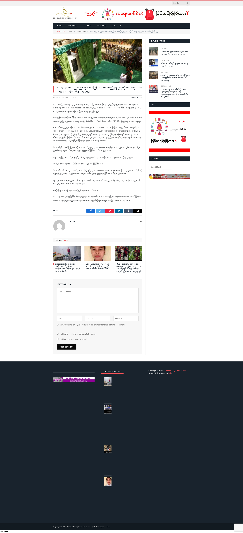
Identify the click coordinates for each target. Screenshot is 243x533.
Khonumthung (136, 98)
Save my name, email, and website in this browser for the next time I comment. (92, 325)
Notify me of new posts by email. (73, 339)
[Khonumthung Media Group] (65, 14)
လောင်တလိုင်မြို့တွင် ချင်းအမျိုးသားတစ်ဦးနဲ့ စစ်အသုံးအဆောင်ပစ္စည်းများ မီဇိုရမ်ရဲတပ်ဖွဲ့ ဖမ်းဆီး (67, 267)
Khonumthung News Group (174, 370)
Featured (72, 25)
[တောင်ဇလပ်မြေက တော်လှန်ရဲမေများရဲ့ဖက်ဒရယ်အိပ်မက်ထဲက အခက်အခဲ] (153, 51)
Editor (57, 98)
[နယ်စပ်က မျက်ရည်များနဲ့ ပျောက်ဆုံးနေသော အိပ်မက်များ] (153, 63)
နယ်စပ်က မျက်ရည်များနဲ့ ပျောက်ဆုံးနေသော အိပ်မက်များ (174, 64)
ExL (169, 373)
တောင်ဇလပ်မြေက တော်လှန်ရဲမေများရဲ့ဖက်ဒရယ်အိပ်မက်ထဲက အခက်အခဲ (174, 53)
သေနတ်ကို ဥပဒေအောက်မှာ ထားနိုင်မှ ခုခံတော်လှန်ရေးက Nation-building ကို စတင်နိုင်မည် (175, 77)
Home (59, 25)
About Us (116, 25)
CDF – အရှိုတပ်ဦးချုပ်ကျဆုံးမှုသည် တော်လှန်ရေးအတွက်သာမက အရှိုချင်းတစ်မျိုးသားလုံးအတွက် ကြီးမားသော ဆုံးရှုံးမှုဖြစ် (128, 267)
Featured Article (157, 41)
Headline (101, 25)
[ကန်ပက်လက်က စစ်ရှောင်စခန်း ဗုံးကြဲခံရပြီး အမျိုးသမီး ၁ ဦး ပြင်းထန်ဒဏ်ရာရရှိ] (109, 449)
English (87, 25)
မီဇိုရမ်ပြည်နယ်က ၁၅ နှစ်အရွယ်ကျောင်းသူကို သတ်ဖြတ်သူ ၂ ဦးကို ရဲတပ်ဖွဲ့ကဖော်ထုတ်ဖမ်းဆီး (98, 266)
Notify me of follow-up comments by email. (78, 334)
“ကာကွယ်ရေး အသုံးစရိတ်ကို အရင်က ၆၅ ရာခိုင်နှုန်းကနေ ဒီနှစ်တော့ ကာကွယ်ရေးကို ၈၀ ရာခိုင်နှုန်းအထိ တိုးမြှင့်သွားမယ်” (174, 93)
